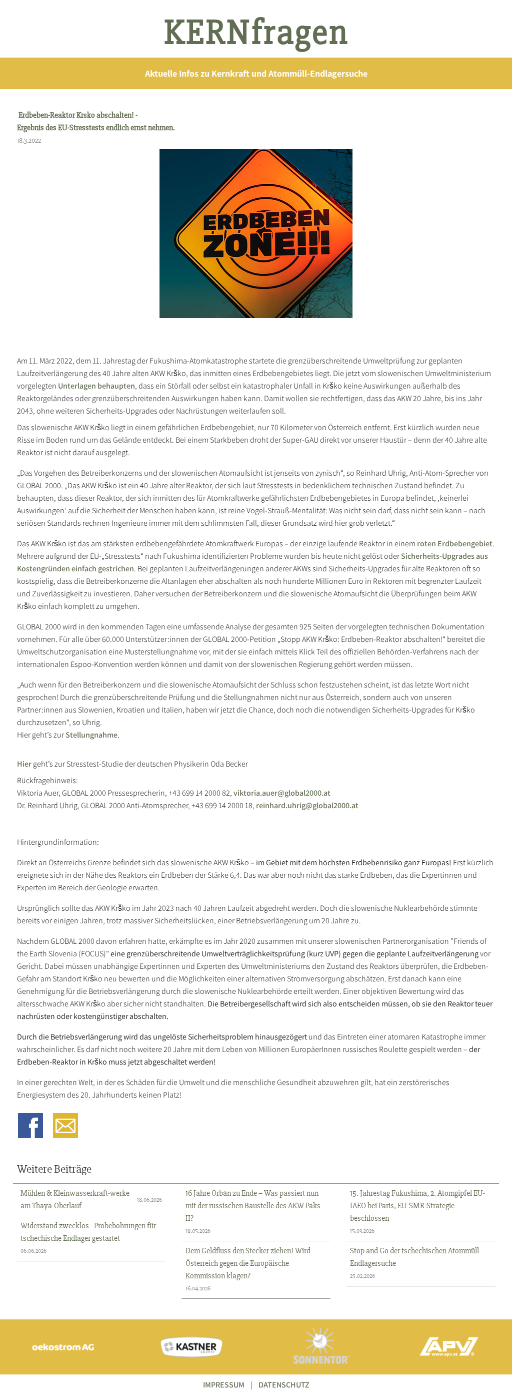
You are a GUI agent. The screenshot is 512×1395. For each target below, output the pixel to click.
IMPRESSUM (223, 1384)
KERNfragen (256, 32)
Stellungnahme (92, 735)
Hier (24, 764)
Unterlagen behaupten (96, 386)
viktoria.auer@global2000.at (282, 793)
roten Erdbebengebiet (454, 543)
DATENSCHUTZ (284, 1384)
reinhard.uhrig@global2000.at (307, 805)
